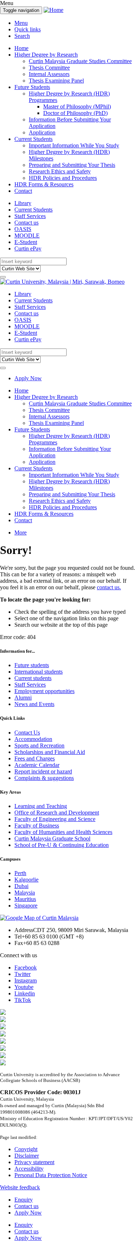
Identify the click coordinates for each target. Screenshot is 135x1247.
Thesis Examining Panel (56, 80)
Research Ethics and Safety (60, 171)
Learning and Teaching (40, 806)
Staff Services (30, 216)
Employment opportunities (44, 691)
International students (38, 672)
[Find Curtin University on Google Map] (39, 918)
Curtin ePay (27, 248)
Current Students (33, 139)
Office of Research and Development (56, 812)
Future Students (32, 87)
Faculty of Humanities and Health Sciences (63, 832)
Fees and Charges (34, 758)
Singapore (25, 905)
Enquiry (23, 1200)
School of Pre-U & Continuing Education (61, 845)
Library (22, 203)
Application (42, 132)
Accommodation (33, 739)
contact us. (109, 587)
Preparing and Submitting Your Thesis (72, 165)
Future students (31, 665)
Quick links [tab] (27, 29)
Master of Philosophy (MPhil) (77, 106)
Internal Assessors (49, 74)
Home (21, 48)
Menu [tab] (21, 23)
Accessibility (29, 1169)
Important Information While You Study (74, 145)
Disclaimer (26, 1156)
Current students (32, 678)
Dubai (21, 886)
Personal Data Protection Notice (50, 1175)
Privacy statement (34, 1162)
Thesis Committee (49, 68)
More (20, 532)
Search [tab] (22, 36)
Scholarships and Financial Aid (49, 752)
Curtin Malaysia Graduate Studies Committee (80, 61)
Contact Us (27, 732)
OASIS (22, 229)
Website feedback (20, 1187)
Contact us (26, 222)
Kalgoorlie (26, 880)
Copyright (25, 1149)
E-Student (25, 242)
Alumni (23, 697)
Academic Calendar (36, 765)
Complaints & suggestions (44, 778)
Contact (23, 191)
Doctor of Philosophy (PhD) (75, 113)
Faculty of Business (36, 825)
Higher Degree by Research (46, 55)
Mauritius (25, 899)
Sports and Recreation (39, 745)
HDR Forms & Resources (43, 184)
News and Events (34, 704)
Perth (20, 873)
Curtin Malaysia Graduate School (52, 838)
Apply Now (28, 378)
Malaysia (24, 892)
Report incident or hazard (43, 771)
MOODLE (27, 235)
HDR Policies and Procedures (63, 178)
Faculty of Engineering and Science (54, 819)
